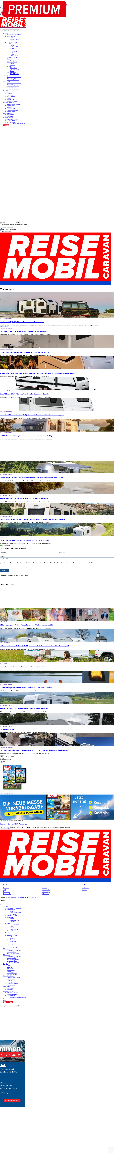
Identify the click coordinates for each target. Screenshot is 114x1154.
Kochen (12, 926)
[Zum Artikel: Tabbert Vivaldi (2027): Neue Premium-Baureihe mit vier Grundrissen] (57, 703)
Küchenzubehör (14, 929)
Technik (9, 940)
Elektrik (12, 71)
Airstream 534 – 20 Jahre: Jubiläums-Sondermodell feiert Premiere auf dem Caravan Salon (31, 478)
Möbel (8, 932)
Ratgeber (5, 90)
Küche (8, 923)
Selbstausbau (10, 95)
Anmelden (4, 570)
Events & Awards (8, 117)
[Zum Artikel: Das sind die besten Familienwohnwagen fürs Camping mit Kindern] (57, 662)
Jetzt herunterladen (5, 828)
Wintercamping (11, 96)
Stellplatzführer (11, 111)
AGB (4, 890)
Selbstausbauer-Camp (12, 119)
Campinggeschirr (14, 924)
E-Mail (2, 556)
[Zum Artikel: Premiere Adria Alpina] (57, 724)
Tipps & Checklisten (12, 101)
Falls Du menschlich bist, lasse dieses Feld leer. (14, 575)
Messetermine (10, 114)
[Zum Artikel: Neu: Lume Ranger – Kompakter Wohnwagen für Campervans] (57, 347)
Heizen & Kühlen (14, 69)
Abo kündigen (46, 892)
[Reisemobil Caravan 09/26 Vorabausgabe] (57, 819)
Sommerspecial (11, 909)
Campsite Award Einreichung (18, 123)
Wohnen (12, 933)
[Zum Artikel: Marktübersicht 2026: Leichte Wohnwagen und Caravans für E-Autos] (57, 535)
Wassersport (13, 914)
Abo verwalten (46, 890)
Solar (11, 911)
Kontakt (44, 888)
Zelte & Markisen (11, 72)
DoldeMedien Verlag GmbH (17, 897)
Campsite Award (11, 122)
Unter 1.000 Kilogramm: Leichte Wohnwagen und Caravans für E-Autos (25, 540)
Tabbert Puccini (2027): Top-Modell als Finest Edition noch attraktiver (24, 498)
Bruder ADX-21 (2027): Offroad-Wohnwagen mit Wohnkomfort (22, 322)
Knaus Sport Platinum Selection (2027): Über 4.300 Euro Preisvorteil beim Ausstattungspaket (32, 415)
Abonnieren (10, 793)
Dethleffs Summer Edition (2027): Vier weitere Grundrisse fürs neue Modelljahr (27, 436)
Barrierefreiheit (7, 894)
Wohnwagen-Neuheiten (13, 86)
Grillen (12, 927)
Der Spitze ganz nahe (7, 729)
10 (3, 755)
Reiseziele (9, 107)
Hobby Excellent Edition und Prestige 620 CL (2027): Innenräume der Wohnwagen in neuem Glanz (34, 750)
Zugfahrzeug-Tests (12, 87)
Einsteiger (9, 93)
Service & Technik (12, 99)
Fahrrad (12, 936)
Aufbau (12, 918)
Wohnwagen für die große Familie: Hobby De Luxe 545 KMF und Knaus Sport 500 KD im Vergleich (34, 646)
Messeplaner (10, 116)
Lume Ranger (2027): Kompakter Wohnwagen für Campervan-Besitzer (24, 352)
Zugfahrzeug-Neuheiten (13, 89)
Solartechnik (13, 68)
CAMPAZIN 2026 (12, 120)
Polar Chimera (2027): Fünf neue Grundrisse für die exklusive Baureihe (24, 394)
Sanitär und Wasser (15, 920)
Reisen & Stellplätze (8, 102)
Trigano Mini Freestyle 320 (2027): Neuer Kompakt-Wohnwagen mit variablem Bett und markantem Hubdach (38, 373)
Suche (18, 222)
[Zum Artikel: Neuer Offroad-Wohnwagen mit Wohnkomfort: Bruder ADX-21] (57, 317)
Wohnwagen (6, 81)
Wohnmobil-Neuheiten (13, 80)
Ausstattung (10, 917)
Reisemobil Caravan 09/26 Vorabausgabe (14, 824)
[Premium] (6, 125)
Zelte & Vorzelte (14, 74)
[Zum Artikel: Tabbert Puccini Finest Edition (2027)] (57, 493)
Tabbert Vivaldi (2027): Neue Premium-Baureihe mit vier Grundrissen (24, 708)
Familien (9, 98)
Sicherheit (12, 921)
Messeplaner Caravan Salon (14, 77)
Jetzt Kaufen (3, 793)
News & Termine (7, 113)
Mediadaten (45, 894)
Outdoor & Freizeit (12, 935)
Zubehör (5, 906)
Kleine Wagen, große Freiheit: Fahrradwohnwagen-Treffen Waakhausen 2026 (26, 625)
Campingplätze (11, 108)
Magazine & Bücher (12, 930)
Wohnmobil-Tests (11, 78)
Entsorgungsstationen (12, 110)
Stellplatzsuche (11, 105)
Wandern (12, 938)
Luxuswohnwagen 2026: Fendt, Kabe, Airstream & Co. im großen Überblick (26, 687)
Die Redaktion (85, 888)
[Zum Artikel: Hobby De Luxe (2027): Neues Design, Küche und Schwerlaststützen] (4, 326)
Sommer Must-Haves (15, 912)
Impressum (6, 888)
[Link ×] (57, 1040)
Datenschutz (6, 892)
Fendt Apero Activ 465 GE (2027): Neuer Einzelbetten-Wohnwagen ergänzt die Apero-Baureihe (32, 519)
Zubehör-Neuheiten (12, 915)
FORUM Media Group (32, 897)
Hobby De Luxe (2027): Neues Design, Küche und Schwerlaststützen (23, 331)
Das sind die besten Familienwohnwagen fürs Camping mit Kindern (23, 667)
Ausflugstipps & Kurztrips (14, 104)
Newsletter (84, 890)
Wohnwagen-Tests (11, 84)
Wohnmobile (6, 75)
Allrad (8, 92)
